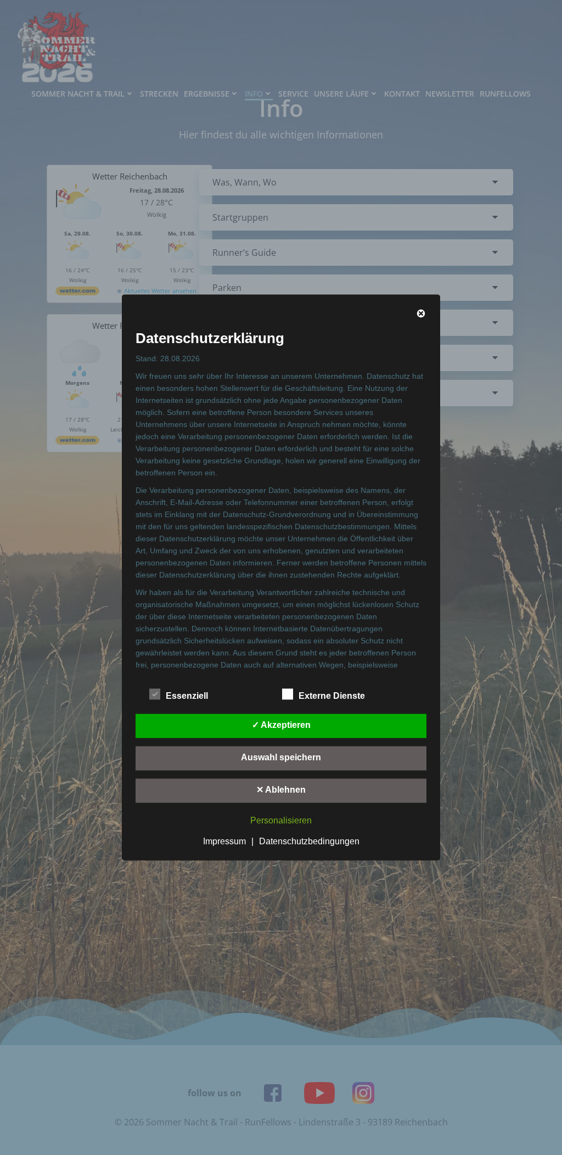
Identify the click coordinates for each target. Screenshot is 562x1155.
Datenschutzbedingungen (309, 841)
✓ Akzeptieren (281, 725)
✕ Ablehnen (281, 790)
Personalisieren (281, 821)
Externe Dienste (332, 696)
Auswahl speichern (281, 757)
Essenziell (187, 696)
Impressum (224, 841)
